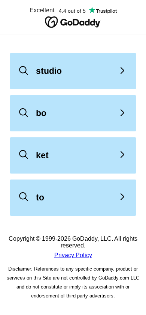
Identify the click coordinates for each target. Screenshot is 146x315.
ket (42, 155)
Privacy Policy (73, 255)
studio (49, 71)
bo (41, 113)
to (40, 197)
